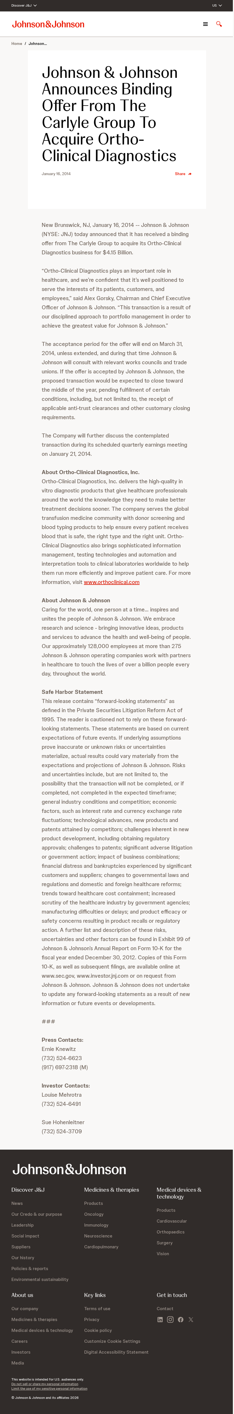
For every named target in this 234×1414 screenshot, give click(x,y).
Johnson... (38, 43)
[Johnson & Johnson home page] (48, 23)
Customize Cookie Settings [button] (112, 1341)
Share (180, 173)
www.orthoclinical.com (112, 582)
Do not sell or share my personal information (44, 1384)
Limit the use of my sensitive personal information (49, 1388)
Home (16, 43)
